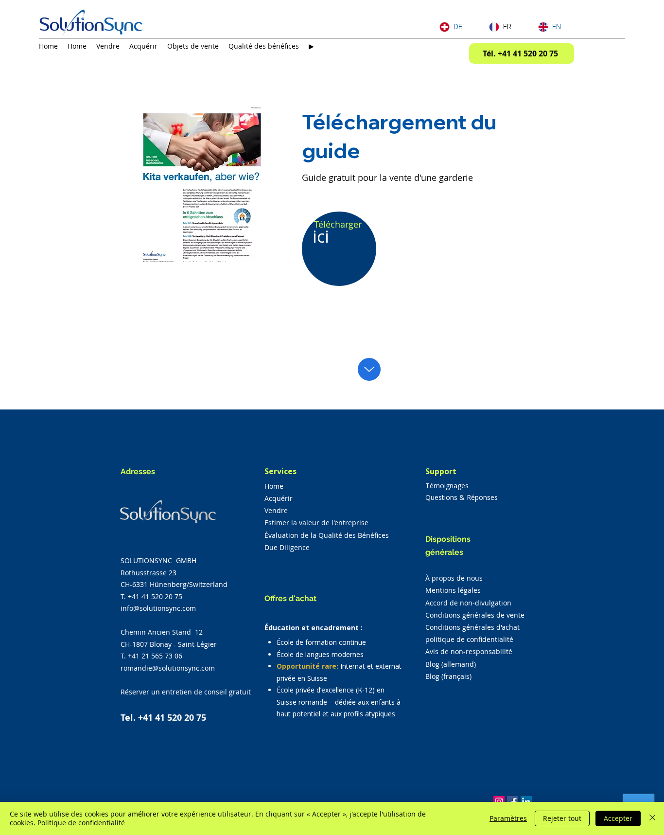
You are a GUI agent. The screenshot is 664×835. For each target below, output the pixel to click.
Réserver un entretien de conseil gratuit (186, 691)
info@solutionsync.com (158, 608)
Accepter (618, 818)
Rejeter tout (562, 818)
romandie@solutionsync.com (168, 668)
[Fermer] (652, 818)
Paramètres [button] (508, 818)
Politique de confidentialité (81, 822)
